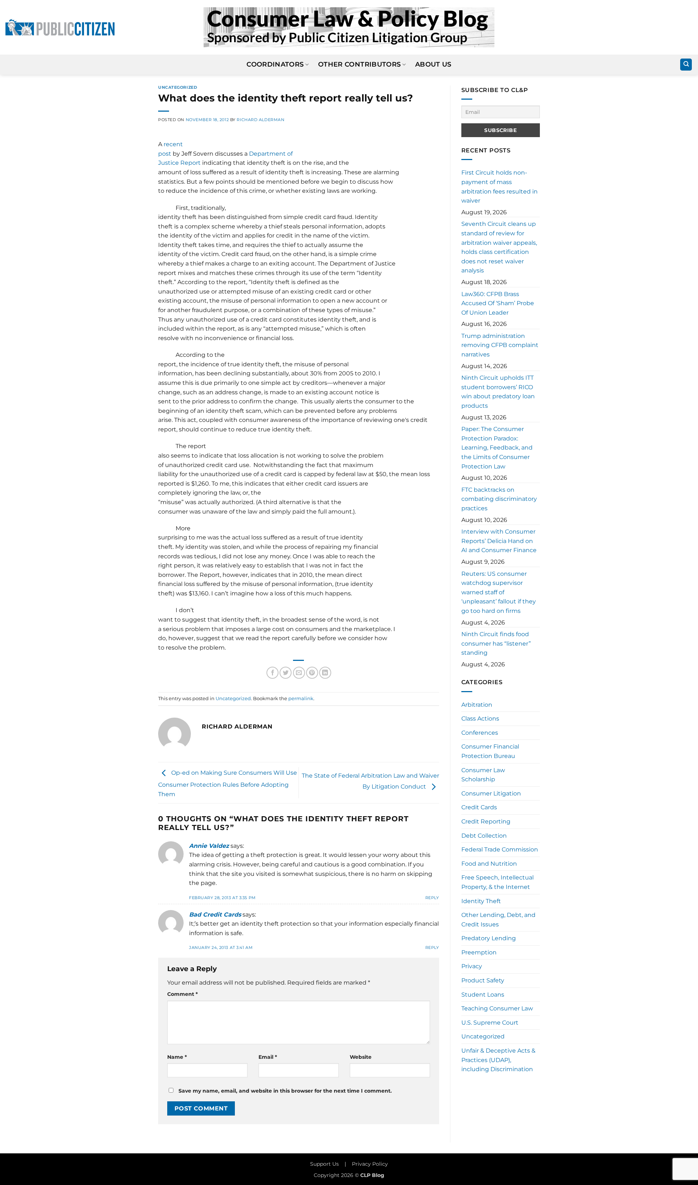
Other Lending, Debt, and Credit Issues (498, 919)
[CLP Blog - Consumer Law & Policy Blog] (349, 27)
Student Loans (482, 994)
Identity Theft (481, 901)
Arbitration (476, 704)
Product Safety (482, 980)
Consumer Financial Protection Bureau (490, 751)
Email (267, 1057)
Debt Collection (484, 835)
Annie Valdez (209, 845)
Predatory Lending (488, 938)
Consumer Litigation (491, 793)
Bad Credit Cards (215, 914)
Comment (182, 994)
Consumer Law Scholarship (483, 775)
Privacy (471, 966)
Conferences (479, 732)
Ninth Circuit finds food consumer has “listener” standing (496, 643)
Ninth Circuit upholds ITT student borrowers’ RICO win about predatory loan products (498, 391)
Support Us (324, 1164)
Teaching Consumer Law (497, 1008)
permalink (300, 698)
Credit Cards (479, 807)
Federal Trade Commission (499, 849)
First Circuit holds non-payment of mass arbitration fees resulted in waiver (499, 186)
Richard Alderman (260, 119)
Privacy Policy (370, 1164)
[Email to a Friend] (299, 673)
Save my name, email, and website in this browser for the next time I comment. (285, 1091)
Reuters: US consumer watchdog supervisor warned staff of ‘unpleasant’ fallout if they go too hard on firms (498, 592)
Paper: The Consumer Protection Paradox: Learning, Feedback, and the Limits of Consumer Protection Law (497, 448)
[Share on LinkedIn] (325, 673)
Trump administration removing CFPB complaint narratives (499, 345)
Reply (432, 897)
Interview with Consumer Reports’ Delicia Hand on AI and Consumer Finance (499, 541)
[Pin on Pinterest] (312, 673)
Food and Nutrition (489, 863)
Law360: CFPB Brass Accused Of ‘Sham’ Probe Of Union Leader (497, 303)
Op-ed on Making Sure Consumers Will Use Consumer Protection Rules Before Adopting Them (227, 783)
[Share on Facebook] (272, 673)
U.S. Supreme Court (489, 1022)
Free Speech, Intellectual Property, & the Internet (497, 882)
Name (177, 1057)
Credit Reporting (485, 821)
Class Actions (480, 718)
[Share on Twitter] (286, 673)
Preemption (479, 952)
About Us (433, 64)
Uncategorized (177, 87)
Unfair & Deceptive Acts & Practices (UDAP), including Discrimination (498, 1060)
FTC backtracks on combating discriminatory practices (499, 499)
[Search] (686, 65)
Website (361, 1057)
